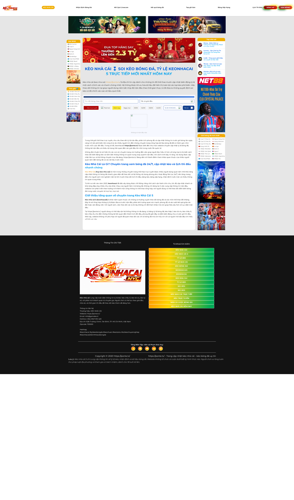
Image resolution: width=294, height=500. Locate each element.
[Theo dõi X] (133, 349)
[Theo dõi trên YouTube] (147, 349)
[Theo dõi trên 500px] (154, 349)
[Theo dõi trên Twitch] (161, 349)
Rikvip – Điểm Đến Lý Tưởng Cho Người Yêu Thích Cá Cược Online (213, 44)
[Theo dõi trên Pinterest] (140, 349)
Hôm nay (117, 108)
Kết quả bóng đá (157, 7)
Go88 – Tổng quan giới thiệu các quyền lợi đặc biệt (213, 58)
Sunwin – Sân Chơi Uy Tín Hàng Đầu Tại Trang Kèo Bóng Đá (212, 52)
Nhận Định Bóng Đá (84, 7)
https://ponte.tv (113, 82)
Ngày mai (127, 108)
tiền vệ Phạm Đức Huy (153, 345)
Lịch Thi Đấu (257, 7)
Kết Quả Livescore (121, 7)
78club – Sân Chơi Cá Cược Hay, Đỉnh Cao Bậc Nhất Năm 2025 (213, 65)
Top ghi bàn (190, 7)
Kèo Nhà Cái (90, 172)
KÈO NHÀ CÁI (48, 7)
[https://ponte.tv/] (10, 8)
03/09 (151, 108)
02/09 (143, 108)
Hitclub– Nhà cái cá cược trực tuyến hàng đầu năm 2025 (212, 73)
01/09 (136, 108)
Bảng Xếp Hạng (224, 7)
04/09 (158, 108)
